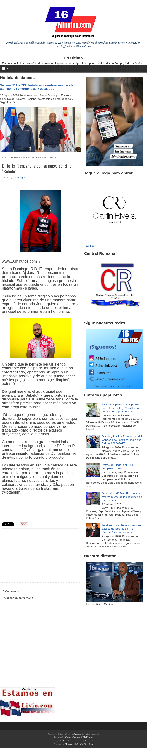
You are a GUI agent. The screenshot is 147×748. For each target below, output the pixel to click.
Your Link (67, 741)
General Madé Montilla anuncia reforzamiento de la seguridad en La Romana (122, 497)
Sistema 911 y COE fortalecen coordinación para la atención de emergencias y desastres (36, 86)
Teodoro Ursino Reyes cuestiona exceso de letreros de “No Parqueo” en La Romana (121, 529)
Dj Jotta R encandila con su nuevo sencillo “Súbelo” (36, 168)
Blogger (68, 744)
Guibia (90, 245)
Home (4, 157)
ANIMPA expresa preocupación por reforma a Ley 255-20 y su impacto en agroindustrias (120, 408)
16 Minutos (75, 734)
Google (79, 744)
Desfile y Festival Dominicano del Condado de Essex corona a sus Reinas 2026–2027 (122, 440)
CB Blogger (19, 177)
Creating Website (72, 737)
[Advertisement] (31, 555)
